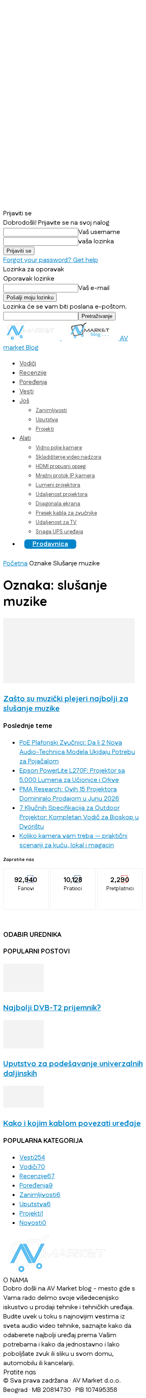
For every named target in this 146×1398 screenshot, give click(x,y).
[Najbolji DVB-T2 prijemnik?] (23, 990)
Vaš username (99, 232)
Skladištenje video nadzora (68, 457)
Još (24, 401)
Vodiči (27, 363)
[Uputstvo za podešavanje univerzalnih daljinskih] (23, 1046)
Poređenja (33, 382)
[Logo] (32, 338)
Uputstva (47, 419)
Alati (25, 438)
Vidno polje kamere (59, 447)
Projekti (45, 429)
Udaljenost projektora (62, 494)
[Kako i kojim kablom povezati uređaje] (23, 1105)
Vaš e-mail (94, 288)
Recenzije (33, 373)
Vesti (26, 391)
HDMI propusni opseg (61, 466)
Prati (73, 874)
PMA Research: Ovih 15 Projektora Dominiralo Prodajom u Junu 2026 (69, 794)
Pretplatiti (120, 874)
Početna (15, 563)
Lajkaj (26, 874)
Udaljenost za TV (56, 522)
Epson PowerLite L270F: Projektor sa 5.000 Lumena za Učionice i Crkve (72, 775)
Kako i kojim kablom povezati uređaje (72, 1123)
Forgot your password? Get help (50, 260)
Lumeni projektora (58, 485)
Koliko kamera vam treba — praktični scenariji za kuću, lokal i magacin (73, 840)
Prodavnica (50, 544)
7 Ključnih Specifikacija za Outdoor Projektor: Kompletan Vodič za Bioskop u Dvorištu (79, 817)
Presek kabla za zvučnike (66, 513)
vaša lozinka (96, 241)
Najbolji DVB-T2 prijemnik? (52, 1007)
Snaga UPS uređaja (59, 531)
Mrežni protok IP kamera (65, 475)
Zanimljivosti (51, 410)
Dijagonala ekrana (58, 503)
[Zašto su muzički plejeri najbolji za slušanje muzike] (69, 681)
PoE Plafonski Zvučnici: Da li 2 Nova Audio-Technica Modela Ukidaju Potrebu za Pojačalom (77, 752)
